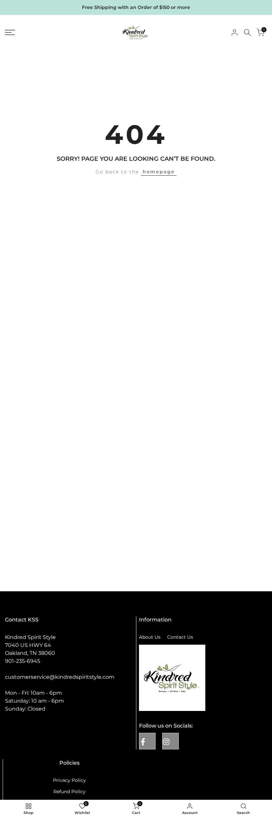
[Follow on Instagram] (170, 741)
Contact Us (180, 637)
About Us (150, 637)
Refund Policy (69, 791)
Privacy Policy (69, 780)
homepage (159, 172)
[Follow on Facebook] (147, 741)
